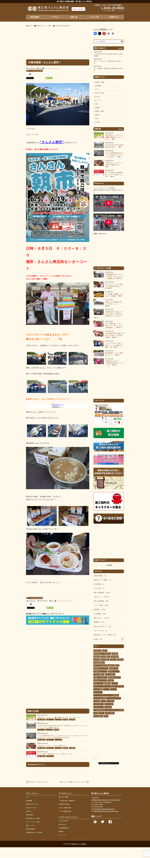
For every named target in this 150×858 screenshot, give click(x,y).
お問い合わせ (62, 824)
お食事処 (98, 86)
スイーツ (98, 100)
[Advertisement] (57, 43)
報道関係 (99, 622)
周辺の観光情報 (30, 829)
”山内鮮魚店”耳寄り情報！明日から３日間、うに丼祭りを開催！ (114, 335)
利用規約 (61, 831)
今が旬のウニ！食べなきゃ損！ (38, 782)
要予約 (103, 656)
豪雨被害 (96, 656)
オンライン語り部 (99, 698)
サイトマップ (62, 835)
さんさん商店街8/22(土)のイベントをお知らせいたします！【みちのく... (114, 155)
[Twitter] (102, 821)
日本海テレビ (113, 668)
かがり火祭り (109, 704)
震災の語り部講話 (64, 797)
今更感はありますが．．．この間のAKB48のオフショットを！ (114, 363)
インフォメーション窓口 (33, 822)
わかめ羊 (96, 701)
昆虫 (117, 665)
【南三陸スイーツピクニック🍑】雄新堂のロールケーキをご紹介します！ (59, 717)
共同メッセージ (98, 683)
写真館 (97, 108)
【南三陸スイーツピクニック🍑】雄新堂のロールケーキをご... (114, 137)
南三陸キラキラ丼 (31, 807)
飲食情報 (65, 719)
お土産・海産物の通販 (65, 807)
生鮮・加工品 (99, 93)
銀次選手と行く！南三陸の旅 (102, 653)
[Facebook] (110, 821)
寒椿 (102, 674)
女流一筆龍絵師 (110, 674)
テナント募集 (98, 689)
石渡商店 (113, 659)
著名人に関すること (102, 626)
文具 (96, 104)
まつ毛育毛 (110, 701)
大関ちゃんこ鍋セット (100, 677)
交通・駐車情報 (101, 601)
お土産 (97, 97)
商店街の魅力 (29, 815)
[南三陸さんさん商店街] (48, 9)
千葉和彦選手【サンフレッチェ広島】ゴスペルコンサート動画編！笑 (114, 276)
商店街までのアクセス (32, 804)
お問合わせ (113, 17)
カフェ (97, 89)
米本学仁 (96, 659)
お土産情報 (72, 719)
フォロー (114, 683)
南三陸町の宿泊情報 (64, 804)
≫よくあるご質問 (109, 10)
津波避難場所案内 (99, 662)
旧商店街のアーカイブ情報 (105, 635)
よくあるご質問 (63, 821)
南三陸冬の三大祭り (114, 677)
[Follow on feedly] (95, 821)
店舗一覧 (28, 811)
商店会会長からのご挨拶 (33, 818)
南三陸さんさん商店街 (79, 844)
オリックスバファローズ (113, 698)
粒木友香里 (115, 656)
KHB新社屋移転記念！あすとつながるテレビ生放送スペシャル (111, 710)
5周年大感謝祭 (98, 716)
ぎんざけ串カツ (98, 704)
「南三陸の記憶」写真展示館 (67, 800)
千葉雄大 (110, 680)
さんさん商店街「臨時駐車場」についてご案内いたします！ (55, 754)
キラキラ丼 (94, 17)
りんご (103, 701)
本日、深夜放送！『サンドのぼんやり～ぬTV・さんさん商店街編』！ (114, 326)
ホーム (28, 797)
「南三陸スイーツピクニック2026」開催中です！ (52, 746)
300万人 (101, 713)
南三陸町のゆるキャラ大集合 (34, 832)
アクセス (55, 17)
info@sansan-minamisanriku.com (104, 809)
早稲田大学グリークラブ (101, 668)
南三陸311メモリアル (100, 680)
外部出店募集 (100, 576)
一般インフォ (50, 719)
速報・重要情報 (41, 719)
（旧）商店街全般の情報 (35, 71)
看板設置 (120, 659)
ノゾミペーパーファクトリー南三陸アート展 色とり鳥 (109, 686)
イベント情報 (58, 719)
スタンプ (113, 689)
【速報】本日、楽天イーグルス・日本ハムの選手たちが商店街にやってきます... (114, 314)
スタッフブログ (100, 631)
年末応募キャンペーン (100, 671)
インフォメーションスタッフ (52, 68)
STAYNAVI (108, 707)
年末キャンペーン (114, 671)
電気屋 (97, 115)
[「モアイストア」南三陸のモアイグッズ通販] (57, 624)
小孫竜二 (96, 674)
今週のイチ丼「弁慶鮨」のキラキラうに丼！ (72, 782)
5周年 (106, 716)
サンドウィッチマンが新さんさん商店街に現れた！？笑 (114, 286)
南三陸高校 (99, 584)
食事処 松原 (97, 650)
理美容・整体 (99, 111)
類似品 (105, 650)
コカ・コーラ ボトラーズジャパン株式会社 (106, 695)
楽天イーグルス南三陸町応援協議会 (104, 665)
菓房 (108, 656)
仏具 (96, 118)
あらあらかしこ (98, 707)
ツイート (95, 758)
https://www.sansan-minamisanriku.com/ (106, 811)
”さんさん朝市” (52, 142)
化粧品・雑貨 (99, 82)
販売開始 (114, 653)
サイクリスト (98, 692)
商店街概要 (29, 800)
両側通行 (107, 683)
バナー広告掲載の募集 (65, 811)
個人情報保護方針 (63, 828)
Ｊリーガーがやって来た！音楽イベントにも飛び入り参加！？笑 (114, 345)
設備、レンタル (30, 825)
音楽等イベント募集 (102, 580)
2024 (95, 713)
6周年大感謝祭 (110, 713)
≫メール (121, 10)
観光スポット (101, 618)
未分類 (98, 639)
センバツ (106, 689)
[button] (36, 358)
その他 (97, 122)
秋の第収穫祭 (105, 659)
